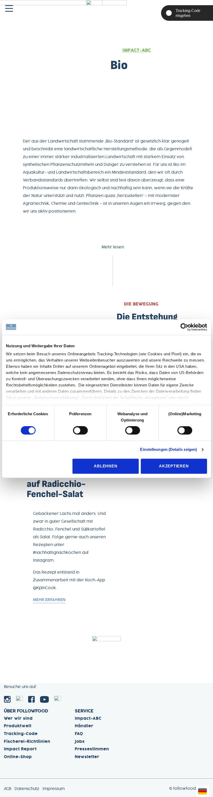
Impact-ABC (136, 50)
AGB (7, 789)
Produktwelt (17, 726)
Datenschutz (27, 789)
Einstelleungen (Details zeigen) (168, 449)
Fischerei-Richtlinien (27, 742)
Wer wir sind (18, 718)
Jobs (80, 742)
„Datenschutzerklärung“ (56, 397)
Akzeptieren (174, 466)
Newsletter (87, 757)
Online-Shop (18, 757)
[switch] (80, 430)
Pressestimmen (92, 749)
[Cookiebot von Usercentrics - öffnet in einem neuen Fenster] (184, 327)
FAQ (79, 734)
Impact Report (20, 749)
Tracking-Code (21, 734)
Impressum (54, 789)
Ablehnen (105, 466)
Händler (84, 726)
